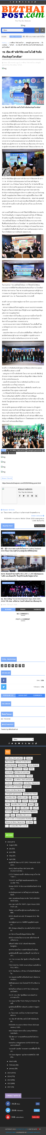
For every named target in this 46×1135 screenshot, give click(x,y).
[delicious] (35, 2)
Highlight (23, 695)
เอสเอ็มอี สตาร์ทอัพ (30, 794)
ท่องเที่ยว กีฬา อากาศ (19, 804)
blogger (8, 609)
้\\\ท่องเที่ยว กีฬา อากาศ (18, 826)
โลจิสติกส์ (33, 801)
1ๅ (18, 808)
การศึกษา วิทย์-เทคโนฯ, (28, 63)
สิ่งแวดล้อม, (13, 65)
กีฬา (7, 804)
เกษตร (35, 797)
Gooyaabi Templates (33, 1132)
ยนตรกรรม (18, 769)
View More (40, 526)
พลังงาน (9, 769)
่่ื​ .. (7, 826)
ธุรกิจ (36, 808)
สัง (36, 804)
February (12, 1065)
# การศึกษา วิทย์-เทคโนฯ (17, 450)
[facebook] (10, 2)
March (11, 1061)
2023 (9, 1080)
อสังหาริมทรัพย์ (11, 765)
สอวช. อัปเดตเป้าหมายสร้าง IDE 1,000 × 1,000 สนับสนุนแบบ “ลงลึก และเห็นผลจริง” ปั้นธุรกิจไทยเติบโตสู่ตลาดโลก (22, 575)
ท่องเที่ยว (9, 779)
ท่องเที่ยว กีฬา (11, 797)
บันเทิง (29, 758)
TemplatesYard (11, 1132)
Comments (37, 695)
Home (4, 43)
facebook (37, 609)
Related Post (8, 526)
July (10, 849)
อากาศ (8, 811)
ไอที (25, 769)
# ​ (7, 450)
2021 (9, 1087)
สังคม (31, 769)
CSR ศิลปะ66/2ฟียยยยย (29, 811)
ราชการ (8, 783)
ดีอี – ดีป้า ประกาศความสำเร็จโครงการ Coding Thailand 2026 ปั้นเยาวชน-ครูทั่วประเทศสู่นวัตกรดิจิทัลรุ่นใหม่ (21, 550)
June (11, 852)
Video (25, 801)
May (11, 856)
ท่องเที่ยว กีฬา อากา (23, 815)
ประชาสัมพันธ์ (33, 765)
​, (20, 63)
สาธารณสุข (18, 783)
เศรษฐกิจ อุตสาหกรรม (32, 43)
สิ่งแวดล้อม (10, 762)
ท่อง (12, 815)
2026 (9, 842)
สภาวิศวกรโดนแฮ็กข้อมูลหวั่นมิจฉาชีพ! (21, 934)
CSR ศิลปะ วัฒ (11, 801)
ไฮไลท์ (12, 45)
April (11, 859)
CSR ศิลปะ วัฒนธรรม (31, 783)
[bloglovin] (20, 2)
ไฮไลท (15, 811)
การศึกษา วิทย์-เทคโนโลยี (23, 779)
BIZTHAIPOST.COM (21, 1129)
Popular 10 (8, 695)
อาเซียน (29, 822)
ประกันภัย (9, 772)
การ (7, 815)
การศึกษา (24, 808)
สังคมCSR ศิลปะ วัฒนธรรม (15, 822)
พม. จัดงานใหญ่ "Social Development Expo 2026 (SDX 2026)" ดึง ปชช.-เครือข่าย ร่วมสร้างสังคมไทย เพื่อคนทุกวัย (21, 600)
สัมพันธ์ (8, 808)
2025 (9, 1073)
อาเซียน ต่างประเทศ (22, 772)
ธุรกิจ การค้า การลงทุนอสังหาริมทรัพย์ (19, 819)
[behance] (29, 2)
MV (19, 801)
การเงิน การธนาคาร (23, 762)
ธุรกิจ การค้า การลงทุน (14, 787)
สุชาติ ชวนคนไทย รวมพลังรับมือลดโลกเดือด (23, 950)
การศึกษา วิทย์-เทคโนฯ (17, 43)
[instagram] (32, 2)
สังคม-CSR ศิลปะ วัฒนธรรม (15, 776)
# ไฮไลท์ (12, 453)
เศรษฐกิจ (27, 787)
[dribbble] (23, 2)
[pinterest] (16, 2)
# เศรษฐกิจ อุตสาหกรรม (34, 450)
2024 (9, 1076)
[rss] (26, 2)
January (12, 1068)
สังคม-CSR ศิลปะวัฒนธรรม (15, 790)
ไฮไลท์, (20, 65)
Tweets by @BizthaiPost (9, 729)
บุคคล (31, 804)
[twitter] (13, 2)
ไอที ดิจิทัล (22, 765)
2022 (9, 1083)
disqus (22, 609)
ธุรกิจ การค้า (22, 797)
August (11, 845)
